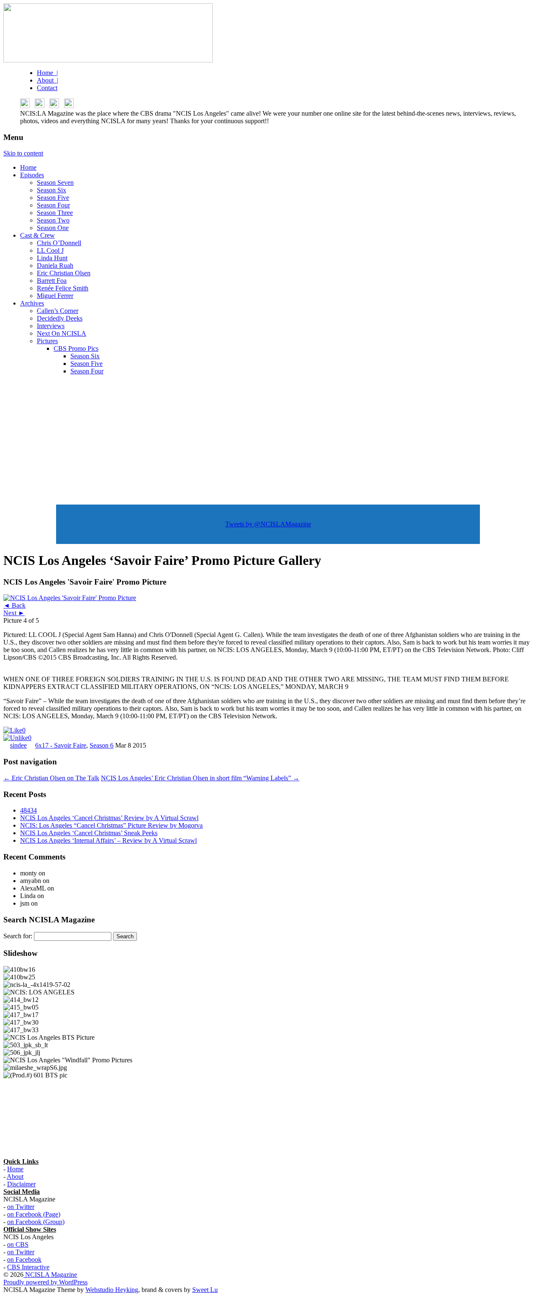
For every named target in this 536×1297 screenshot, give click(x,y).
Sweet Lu (205, 1289)
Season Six (51, 190)
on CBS (17, 1244)
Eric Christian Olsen (63, 273)
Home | (47, 72)
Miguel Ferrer (55, 295)
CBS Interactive (28, 1267)
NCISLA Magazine (50, 1274)
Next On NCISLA (61, 333)
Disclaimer (21, 1184)
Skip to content (23, 153)
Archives (32, 303)
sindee (18, 745)
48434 (28, 810)
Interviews (50, 325)
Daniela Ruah (55, 265)
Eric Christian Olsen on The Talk (51, 778)
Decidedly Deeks (59, 318)
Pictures (47, 340)
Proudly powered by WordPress (45, 1282)
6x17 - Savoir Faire (60, 745)
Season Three (55, 212)
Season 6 (101, 745)
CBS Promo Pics (76, 348)
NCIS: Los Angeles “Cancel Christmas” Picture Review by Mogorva (111, 825)
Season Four (53, 205)
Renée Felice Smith (62, 288)
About (15, 1176)
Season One (53, 227)
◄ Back (14, 605)
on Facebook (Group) (35, 1221)
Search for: (17, 936)
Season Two (53, 220)
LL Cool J (50, 250)
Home (28, 167)
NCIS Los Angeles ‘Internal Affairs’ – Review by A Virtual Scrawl (108, 840)
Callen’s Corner (57, 310)
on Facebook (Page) (33, 1214)
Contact (47, 87)
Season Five (53, 197)
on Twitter (20, 1206)
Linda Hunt (52, 257)
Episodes (32, 175)
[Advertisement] (268, 440)
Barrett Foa (52, 280)
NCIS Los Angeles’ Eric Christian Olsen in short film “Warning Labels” (200, 778)
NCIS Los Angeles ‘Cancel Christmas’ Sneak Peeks (88, 832)
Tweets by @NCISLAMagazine (268, 524)
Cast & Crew (37, 235)
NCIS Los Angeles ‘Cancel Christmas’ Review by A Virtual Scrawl (109, 817)
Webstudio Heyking (111, 1289)
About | (47, 80)
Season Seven (55, 182)
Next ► (14, 612)
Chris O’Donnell (59, 242)
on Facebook (24, 1259)
